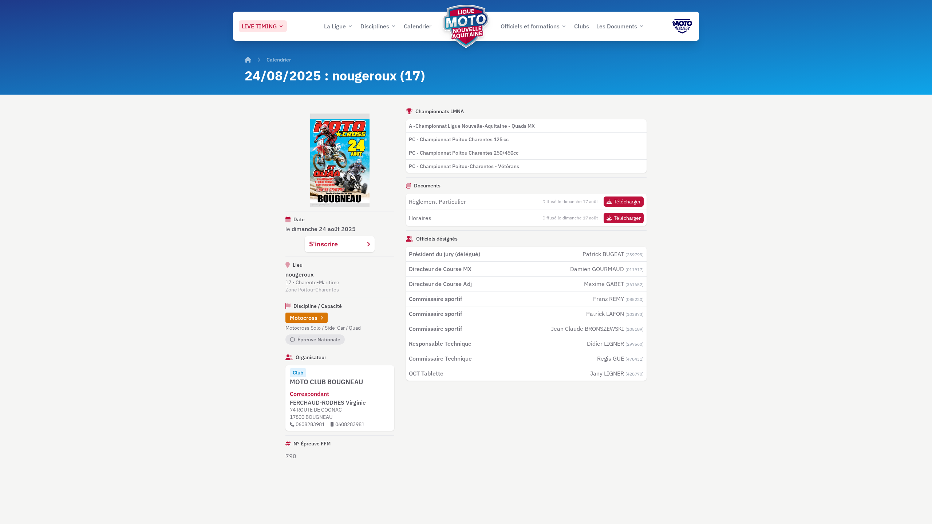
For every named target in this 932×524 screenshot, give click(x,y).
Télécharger (627, 201)
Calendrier (278, 59)
